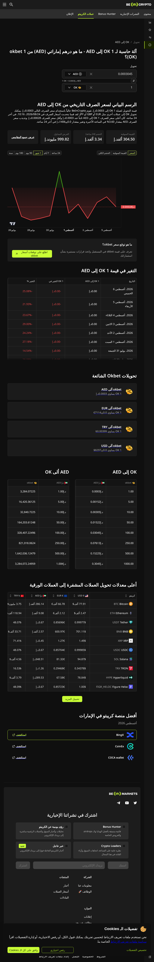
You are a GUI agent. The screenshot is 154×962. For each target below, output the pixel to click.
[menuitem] (149, 22)
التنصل (75, 956)
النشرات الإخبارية (129, 14)
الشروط (101, 956)
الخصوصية (88, 956)
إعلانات (88, 916)
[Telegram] (118, 803)
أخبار (66, 885)
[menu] (149, 34)
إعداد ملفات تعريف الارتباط (54, 956)
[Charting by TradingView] (12, 223)
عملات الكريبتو (86, 14)
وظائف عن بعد (83, 922)
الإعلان (69, 14)
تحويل (136, 42)
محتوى (147, 14)
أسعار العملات (61, 891)
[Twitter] (135, 803)
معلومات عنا (85, 885)
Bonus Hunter (107, 14)
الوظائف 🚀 (85, 891)
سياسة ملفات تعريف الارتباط (128, 942)
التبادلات (64, 897)
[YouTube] (127, 803)
